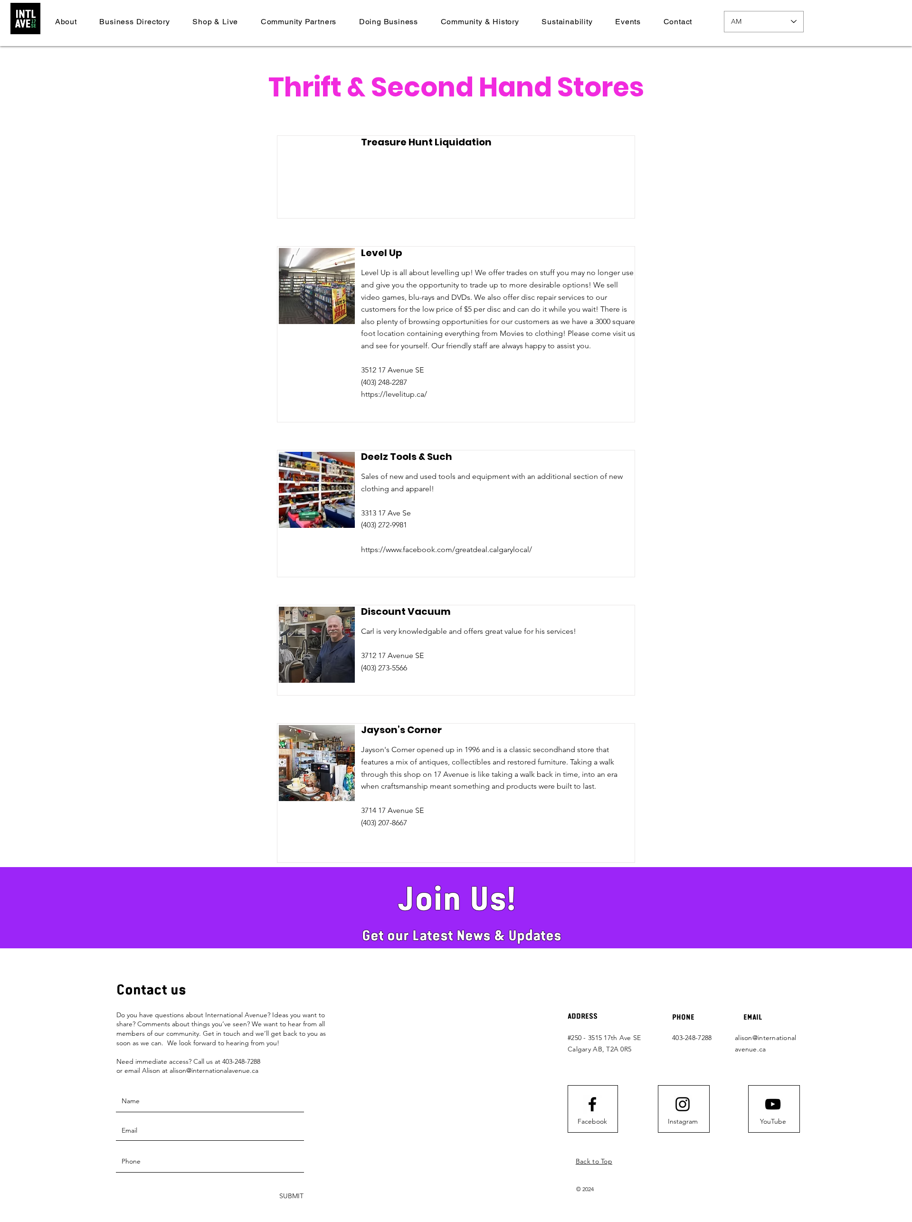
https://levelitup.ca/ (394, 394)
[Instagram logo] (682, 1104)
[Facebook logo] (592, 1104)
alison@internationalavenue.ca (214, 1070)
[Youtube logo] (772, 1104)
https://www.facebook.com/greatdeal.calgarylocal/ (446, 549)
